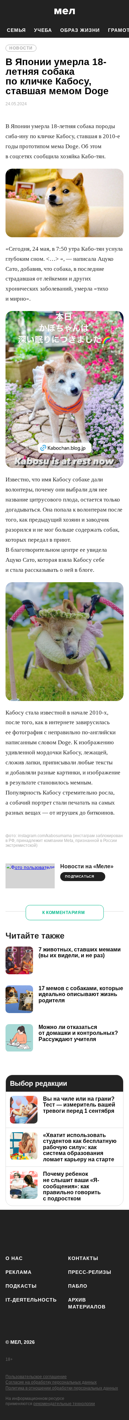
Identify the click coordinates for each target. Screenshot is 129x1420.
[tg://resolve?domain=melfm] (13, 1231)
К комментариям (63, 912)
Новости (21, 48)
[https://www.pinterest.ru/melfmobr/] (94, 1231)
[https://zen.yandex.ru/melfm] (33, 1231)
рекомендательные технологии (64, 1403)
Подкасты (21, 1286)
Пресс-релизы (89, 1272)
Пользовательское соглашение (36, 1376)
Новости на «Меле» (87, 866)
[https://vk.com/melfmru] (53, 1231)
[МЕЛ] (64, 11)
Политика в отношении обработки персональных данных (62, 1388)
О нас (14, 1258)
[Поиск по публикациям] (10, 11)
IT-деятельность (31, 1300)
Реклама (19, 1272)
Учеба (43, 30)
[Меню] (119, 11)
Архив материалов (87, 1303)
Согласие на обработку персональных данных (51, 1382)
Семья (16, 30)
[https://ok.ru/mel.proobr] (114, 1231)
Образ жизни (80, 30)
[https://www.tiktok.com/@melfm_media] (73, 1231)
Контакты (83, 1258)
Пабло (77, 1286)
